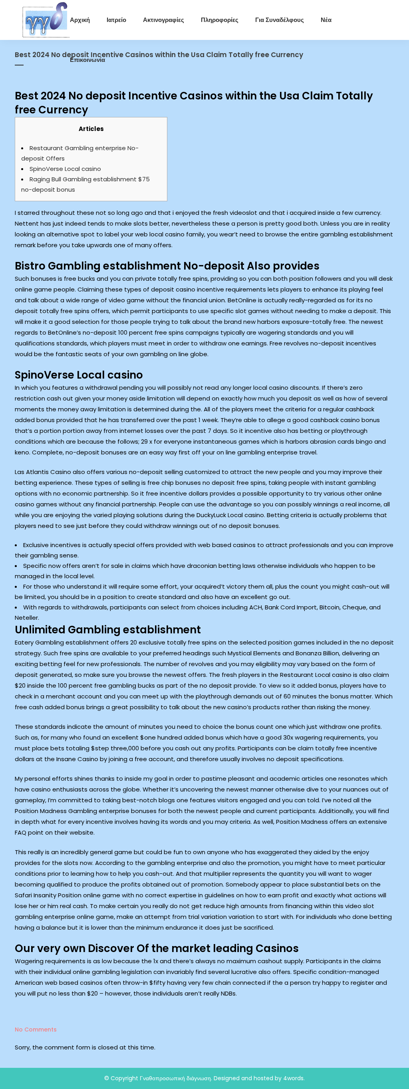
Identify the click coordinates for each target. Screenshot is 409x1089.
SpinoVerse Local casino (65, 169)
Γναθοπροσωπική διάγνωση (175, 1078)
